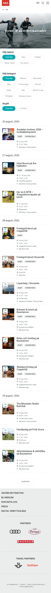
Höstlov (38, 84)
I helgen (37, 57)
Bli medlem (7, 497)
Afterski (23, 78)
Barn (9, 84)
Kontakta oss (9, 502)
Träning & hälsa (25, 96)
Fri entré (23, 108)
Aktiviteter (37, 78)
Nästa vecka (9, 63)
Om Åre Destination (12, 493)
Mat (23, 90)
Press (4, 506)
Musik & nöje (38, 90)
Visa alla (8, 57)
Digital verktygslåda (13, 511)
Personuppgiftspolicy (26, 586)
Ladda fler (25, 481)
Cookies (22, 584)
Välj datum (24, 63)
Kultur (9, 90)
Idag (23, 57)
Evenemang (23, 84)
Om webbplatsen (12, 584)
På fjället (9, 96)
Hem (3, 9)
